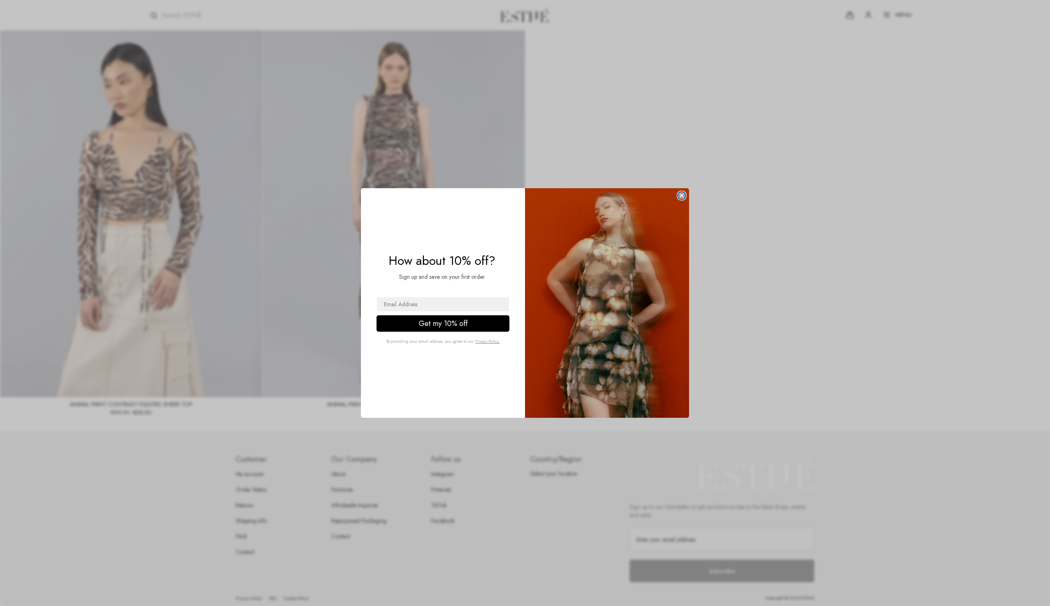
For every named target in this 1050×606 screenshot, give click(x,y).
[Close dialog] (682, 195)
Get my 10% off (443, 323)
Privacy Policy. (487, 341)
